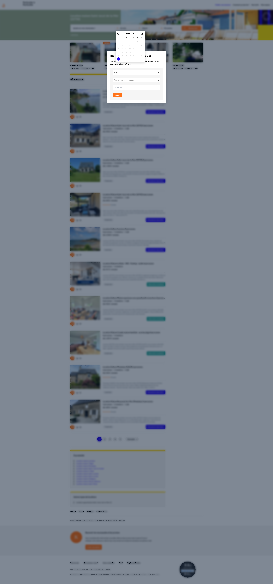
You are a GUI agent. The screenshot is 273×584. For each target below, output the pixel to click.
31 (118, 59)
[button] (163, 53)
